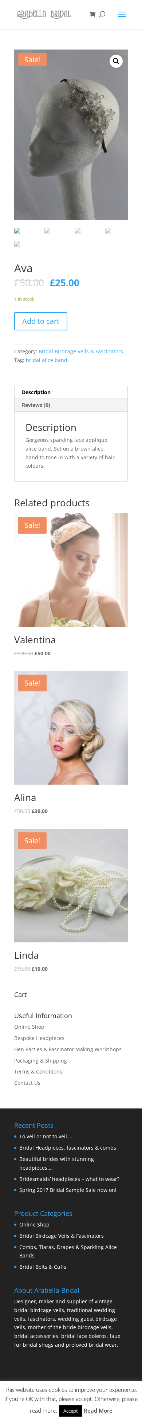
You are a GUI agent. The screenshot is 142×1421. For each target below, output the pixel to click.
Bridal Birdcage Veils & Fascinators (81, 351)
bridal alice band (46, 360)
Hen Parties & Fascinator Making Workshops (68, 1049)
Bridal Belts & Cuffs (42, 1266)
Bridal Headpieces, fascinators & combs (67, 1147)
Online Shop (29, 1026)
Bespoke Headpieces (39, 1038)
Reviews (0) (36, 404)
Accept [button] (70, 1411)
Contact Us (27, 1082)
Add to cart (40, 321)
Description (36, 392)
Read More (98, 1410)
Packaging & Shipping (40, 1060)
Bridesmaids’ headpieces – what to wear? (69, 1178)
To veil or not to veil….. (46, 1136)
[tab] (71, 392)
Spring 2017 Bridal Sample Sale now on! (68, 1189)
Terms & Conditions (38, 1071)
